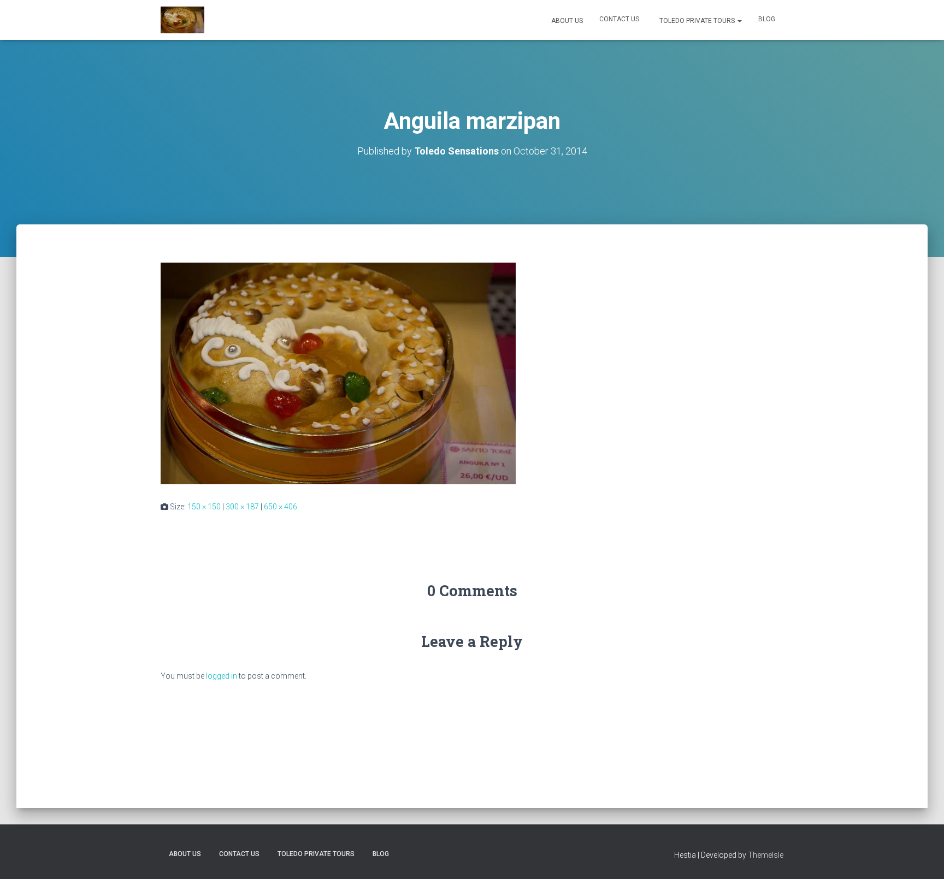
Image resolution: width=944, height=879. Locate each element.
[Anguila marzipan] (338, 373)
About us (566, 21)
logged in (221, 676)
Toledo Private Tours (697, 21)
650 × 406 (280, 506)
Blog (766, 19)
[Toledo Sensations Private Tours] (182, 20)
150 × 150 (204, 506)
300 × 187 (242, 506)
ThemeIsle (765, 855)
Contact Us (619, 19)
